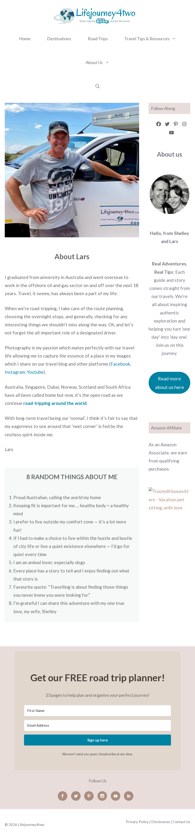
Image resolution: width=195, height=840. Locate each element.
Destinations (59, 38)
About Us (94, 62)
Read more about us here (169, 383)
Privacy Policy (137, 822)
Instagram (15, 372)
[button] (97, 86)
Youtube (35, 372)
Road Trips (98, 38)
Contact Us (181, 822)
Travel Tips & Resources (147, 38)
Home (24, 38)
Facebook (120, 364)
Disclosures (160, 822)
